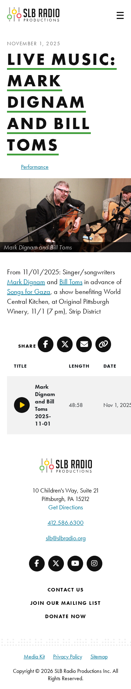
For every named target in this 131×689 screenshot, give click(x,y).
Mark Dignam (26, 281)
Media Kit (34, 656)
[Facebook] (37, 563)
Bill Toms (70, 281)
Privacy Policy (67, 656)
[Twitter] (56, 563)
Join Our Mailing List (65, 603)
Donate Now (65, 616)
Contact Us (66, 589)
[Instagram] (94, 563)
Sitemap (99, 656)
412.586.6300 (65, 523)
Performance (35, 166)
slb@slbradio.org (66, 538)
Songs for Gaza (28, 291)
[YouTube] (75, 563)
